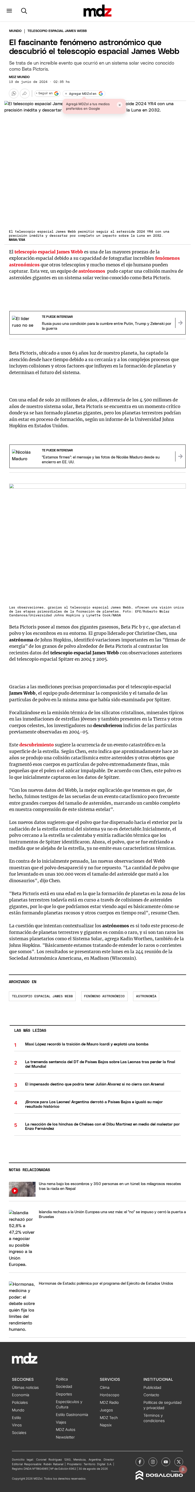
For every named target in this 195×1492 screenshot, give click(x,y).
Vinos (17, 1425)
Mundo (15, 31)
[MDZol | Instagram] (153, 1462)
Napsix (106, 1425)
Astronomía (146, 996)
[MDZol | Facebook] (140, 1462)
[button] (9, 10)
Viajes (61, 1422)
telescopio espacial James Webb (42, 996)
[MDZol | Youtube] (166, 1462)
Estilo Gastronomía (72, 1414)
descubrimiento (36, 745)
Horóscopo (109, 1395)
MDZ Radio (109, 1402)
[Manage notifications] (183, 1469)
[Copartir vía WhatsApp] (14, 93)
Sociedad (64, 1386)
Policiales (20, 1402)
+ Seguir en (44, 93)
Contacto (151, 1395)
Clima (104, 1387)
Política (62, 1379)
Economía (20, 1395)
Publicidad (152, 1387)
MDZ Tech (109, 1417)
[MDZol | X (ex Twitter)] (179, 1462)
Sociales (19, 1432)
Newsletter (65, 1437)
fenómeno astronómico (104, 996)
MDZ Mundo (19, 77)
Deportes (64, 1394)
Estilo (16, 1417)
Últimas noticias (25, 1387)
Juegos (106, 1410)
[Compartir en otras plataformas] (24, 93)
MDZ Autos (65, 1429)
